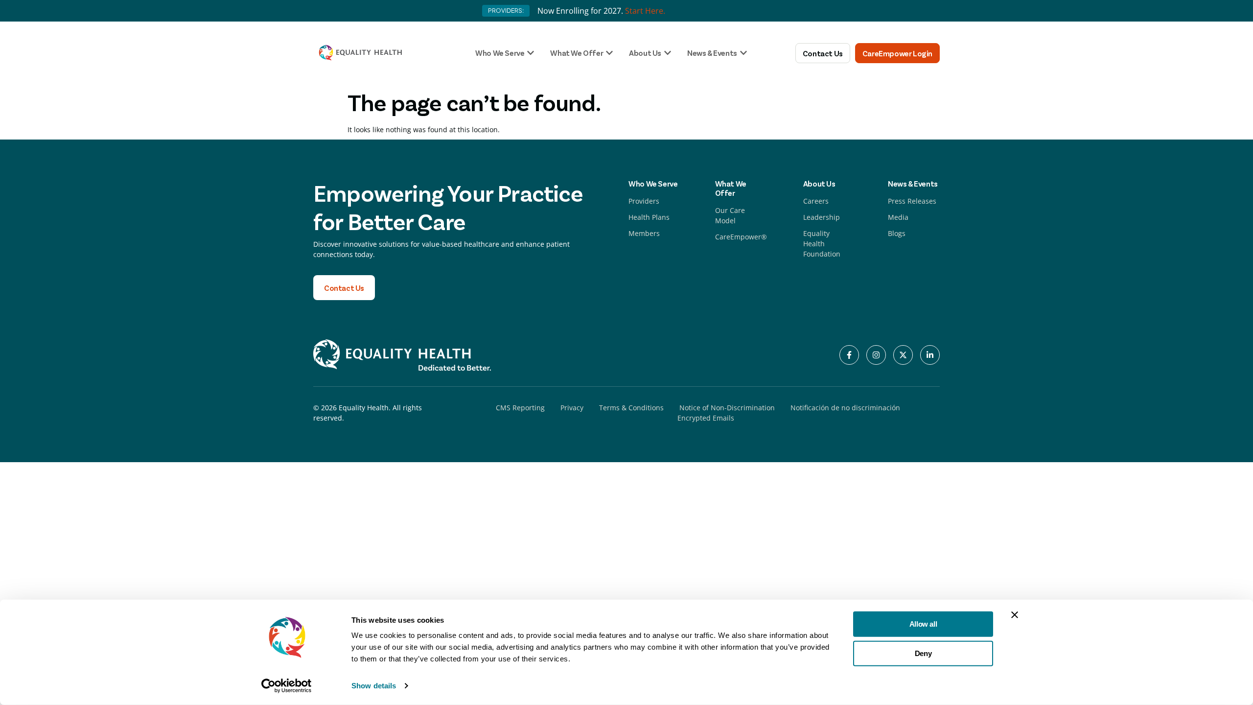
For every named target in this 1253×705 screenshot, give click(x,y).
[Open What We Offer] (609, 52)
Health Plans (649, 217)
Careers (816, 201)
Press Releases (912, 201)
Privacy (571, 407)
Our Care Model (730, 215)
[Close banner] (1014, 614)
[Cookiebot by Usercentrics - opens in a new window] (286, 686)
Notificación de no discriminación (845, 407)
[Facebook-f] (849, 355)
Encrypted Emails (705, 418)
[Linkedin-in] (930, 355)
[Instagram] (876, 355)
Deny (923, 653)
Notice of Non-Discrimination (727, 407)
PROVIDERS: (506, 10)
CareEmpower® (741, 236)
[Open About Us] (668, 52)
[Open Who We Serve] (530, 52)
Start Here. (645, 10)
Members (644, 233)
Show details (373, 686)
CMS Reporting (520, 407)
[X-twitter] (903, 355)
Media (898, 217)
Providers (643, 201)
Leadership (821, 217)
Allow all (923, 624)
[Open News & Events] (743, 52)
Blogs (896, 233)
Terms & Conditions (631, 407)
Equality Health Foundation (821, 243)
